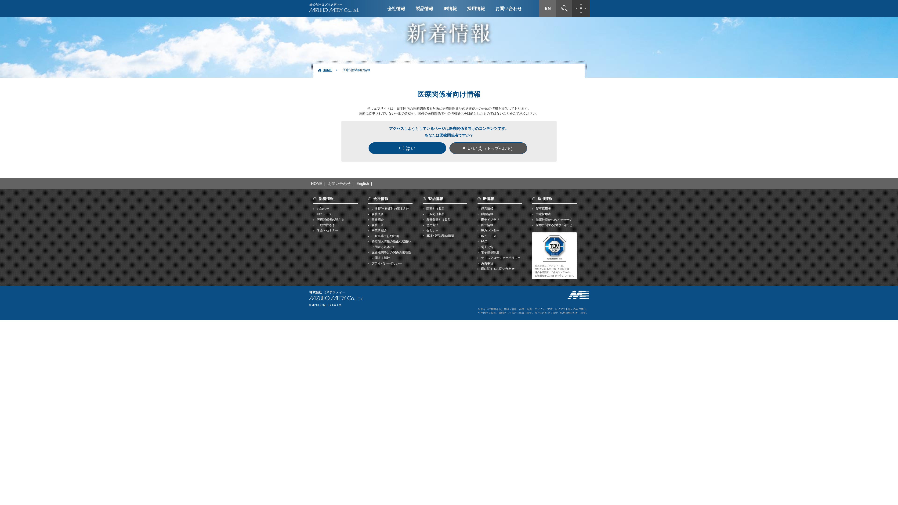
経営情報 (487, 208)
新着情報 (326, 198)
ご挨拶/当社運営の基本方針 (390, 208)
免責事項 (487, 263)
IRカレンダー (490, 230)
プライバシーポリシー (387, 263)
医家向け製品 (435, 208)
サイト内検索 (564, 8)
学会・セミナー (327, 230)
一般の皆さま (326, 225)
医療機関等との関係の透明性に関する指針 (391, 255)
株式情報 (487, 225)
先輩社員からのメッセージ (554, 219)
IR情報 (450, 8)
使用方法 (432, 225)
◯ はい (407, 148)
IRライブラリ (490, 219)
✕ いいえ (488, 148)
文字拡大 (580, 8)
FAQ (484, 241)
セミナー (432, 230)
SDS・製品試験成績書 (440, 235)
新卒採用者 (543, 208)
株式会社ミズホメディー (334, 7)
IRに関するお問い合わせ (497, 269)
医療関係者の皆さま (330, 219)
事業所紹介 (379, 230)
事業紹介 (378, 219)
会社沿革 (378, 225)
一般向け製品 (435, 214)
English (362, 184)
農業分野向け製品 (438, 219)
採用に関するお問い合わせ (554, 225)
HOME (327, 70)
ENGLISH (547, 8)
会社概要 (378, 214)
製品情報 (424, 8)
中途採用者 (543, 214)
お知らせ (323, 208)
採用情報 (476, 8)
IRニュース (324, 214)
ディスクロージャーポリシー (501, 258)
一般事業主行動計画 (385, 236)
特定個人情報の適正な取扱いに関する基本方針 (391, 244)
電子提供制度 (490, 252)
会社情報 (396, 8)
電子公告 (487, 247)
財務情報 (487, 214)
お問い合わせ (508, 8)
